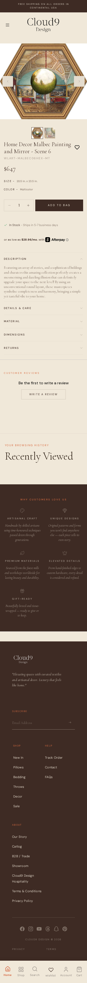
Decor (17, 796)
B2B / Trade (21, 856)
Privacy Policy (22, 901)
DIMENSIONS (14, 334)
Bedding (19, 777)
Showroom (20, 866)
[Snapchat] (56, 929)
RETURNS (11, 348)
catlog (17, 846)
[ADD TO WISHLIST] (77, 147)
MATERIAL (12, 321)
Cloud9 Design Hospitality (23, 878)
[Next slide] (79, 81)
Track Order (54, 758)
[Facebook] (22, 929)
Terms (51, 949)
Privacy (18, 949)
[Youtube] (39, 929)
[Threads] (48, 929)
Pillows (18, 767)
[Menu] (7, 25)
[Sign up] (70, 722)
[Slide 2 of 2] (49, 133)
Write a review (43, 394)
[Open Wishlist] (50, 969)
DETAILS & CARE (17, 308)
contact (51, 767)
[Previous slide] (7, 81)
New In (18, 758)
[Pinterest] (65, 929)
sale (16, 806)
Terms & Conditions (26, 891)
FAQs (48, 777)
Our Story (19, 837)
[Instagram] (31, 929)
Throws (18, 787)
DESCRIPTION (15, 258)
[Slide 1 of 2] (37, 133)
